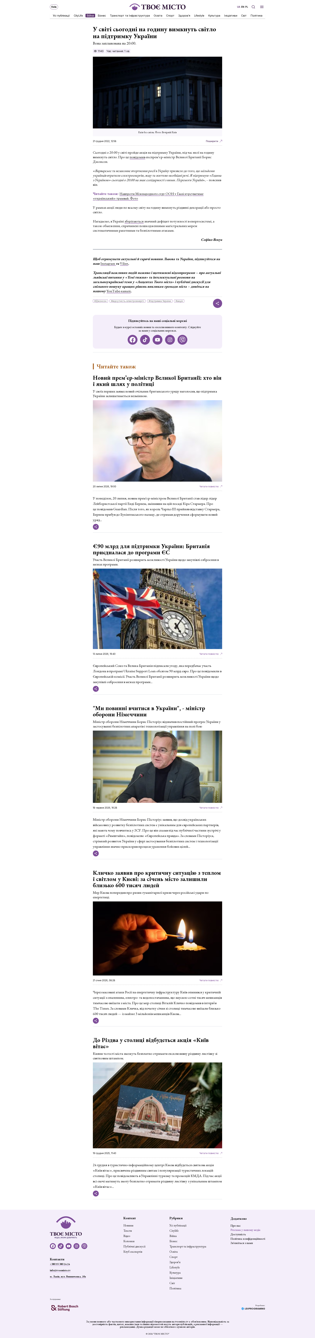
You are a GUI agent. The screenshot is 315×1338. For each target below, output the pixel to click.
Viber (124, 263)
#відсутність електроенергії (127, 301)
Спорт (170, 15)
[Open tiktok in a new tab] (145, 340)
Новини (128, 1225)
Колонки (129, 1241)
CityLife (78, 15)
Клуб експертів (132, 1251)
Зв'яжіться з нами (242, 1243)
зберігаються (134, 221)
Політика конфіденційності (248, 1239)
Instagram (108, 263)
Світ (244, 15)
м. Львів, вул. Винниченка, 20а (68, 1276)
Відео (126, 1236)
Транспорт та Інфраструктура (130, 15)
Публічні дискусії (134, 1246)
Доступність (238, 1234)
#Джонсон (100, 301)
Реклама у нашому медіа (245, 1230)
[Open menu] (262, 7)
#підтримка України (160, 301)
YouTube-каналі (118, 291)
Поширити (212, 141)
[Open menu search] (253, 7)
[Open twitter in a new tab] (182, 340)
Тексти (127, 1230)
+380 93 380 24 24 (60, 1264)
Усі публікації (61, 15)
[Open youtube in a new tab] (157, 340)
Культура (214, 15)
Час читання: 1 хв (117, 51)
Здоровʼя (184, 15)
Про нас (236, 1225)
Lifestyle (199, 15)
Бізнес (102, 15)
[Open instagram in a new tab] (170, 340)
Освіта (158, 15)
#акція (179, 301)
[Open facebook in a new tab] (132, 340)
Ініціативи (230, 15)
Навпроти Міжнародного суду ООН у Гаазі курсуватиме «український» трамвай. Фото (148, 196)
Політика (256, 15)
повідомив (137, 157)
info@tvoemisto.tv (60, 1270)
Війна (90, 15)
